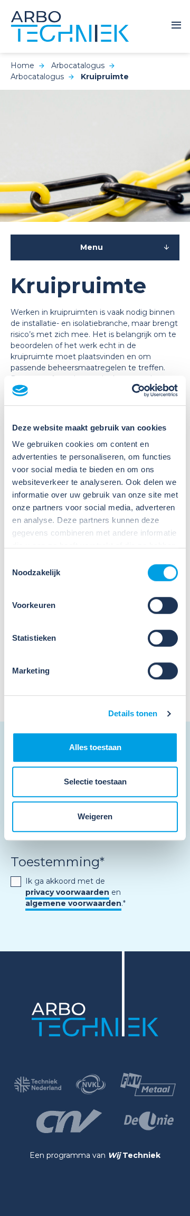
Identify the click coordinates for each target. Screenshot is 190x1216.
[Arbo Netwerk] (70, 26)
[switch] (163, 605)
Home (22, 65)
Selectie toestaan (95, 781)
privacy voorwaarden (67, 892)
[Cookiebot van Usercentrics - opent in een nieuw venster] (134, 390)
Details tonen (132, 713)
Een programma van (95, 1155)
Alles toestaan (95, 747)
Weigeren (95, 816)
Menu (91, 247)
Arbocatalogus (77, 65)
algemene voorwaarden (73, 903)
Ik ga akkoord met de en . (75, 892)
